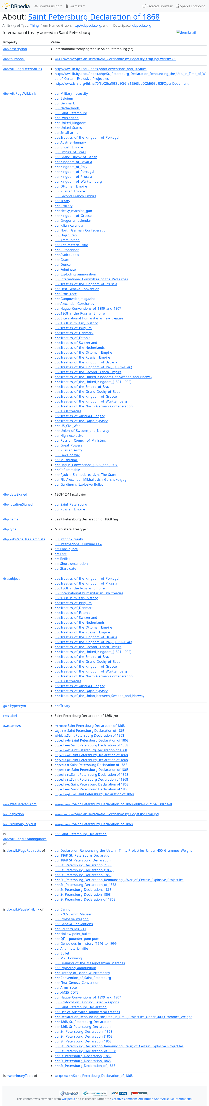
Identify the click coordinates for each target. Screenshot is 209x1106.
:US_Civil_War (67, 426)
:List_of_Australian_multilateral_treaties (87, 1012)
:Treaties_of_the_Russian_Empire (82, 357)
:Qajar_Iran (66, 235)
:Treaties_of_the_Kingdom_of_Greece (86, 396)
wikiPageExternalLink (22, 69)
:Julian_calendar (69, 225)
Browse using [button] (49, 6)
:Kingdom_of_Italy (71, 167)
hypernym (14, 705)
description (15, 49)
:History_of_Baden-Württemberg (82, 973)
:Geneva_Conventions (74, 924)
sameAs (12, 725)
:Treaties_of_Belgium (73, 328)
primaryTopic (20, 1075)
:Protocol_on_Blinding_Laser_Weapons (87, 1002)
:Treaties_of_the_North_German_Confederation (94, 406)
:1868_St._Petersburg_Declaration (83, 855)
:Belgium (64, 98)
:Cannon (63, 909)
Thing (34, 25)
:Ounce (63, 264)
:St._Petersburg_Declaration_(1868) (84, 870)
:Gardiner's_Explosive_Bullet (79, 484)
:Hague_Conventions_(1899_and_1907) (86, 465)
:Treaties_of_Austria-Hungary (79, 416)
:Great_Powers (68, 445)
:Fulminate (65, 269)
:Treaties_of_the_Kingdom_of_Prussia (86, 284)
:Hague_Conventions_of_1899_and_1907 (88, 308)
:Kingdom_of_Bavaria (73, 162)
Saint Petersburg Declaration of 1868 (94, 16)
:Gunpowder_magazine (75, 298)
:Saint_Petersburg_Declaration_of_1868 (94, 824)
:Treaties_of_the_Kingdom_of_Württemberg (91, 401)
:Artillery (63, 206)
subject (11, 578)
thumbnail (14, 59)
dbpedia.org (141, 25)
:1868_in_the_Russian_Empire (80, 313)
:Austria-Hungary (70, 142)
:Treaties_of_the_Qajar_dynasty (81, 421)
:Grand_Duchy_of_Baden (76, 157)
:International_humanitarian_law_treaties (89, 318)
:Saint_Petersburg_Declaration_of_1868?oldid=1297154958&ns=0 (113, 804)
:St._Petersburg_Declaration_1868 (83, 875)
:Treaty (62, 201)
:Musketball (66, 460)
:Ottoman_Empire (71, 186)
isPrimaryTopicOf (19, 824)
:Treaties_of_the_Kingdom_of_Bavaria (86, 362)
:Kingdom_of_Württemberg (78, 181)
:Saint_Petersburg (71, 113)
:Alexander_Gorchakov (74, 303)
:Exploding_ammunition (75, 274)
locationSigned (18, 504)
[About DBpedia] (16, 6)
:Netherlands (67, 108)
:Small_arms (66, 132)
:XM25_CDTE (67, 992)
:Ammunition (67, 240)
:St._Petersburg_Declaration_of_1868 (85, 884)
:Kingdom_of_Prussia (73, 176)
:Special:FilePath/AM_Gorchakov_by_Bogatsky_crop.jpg (107, 814)
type (9, 529)
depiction (13, 814)
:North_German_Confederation (81, 230)
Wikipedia (68, 1099)
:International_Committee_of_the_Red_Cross (91, 279)
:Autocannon (67, 250)
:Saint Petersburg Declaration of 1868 (90, 725)
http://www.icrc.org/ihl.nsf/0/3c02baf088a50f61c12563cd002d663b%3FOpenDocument (122, 83)
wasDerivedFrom (20, 804)
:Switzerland (67, 118)
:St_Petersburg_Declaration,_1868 (83, 889)
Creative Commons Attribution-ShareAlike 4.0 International (152, 1099)
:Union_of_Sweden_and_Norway (82, 430)
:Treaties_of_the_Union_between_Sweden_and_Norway (99, 695)
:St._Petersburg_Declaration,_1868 (83, 865)
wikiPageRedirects (24, 850)
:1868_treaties (68, 411)
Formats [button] (75, 6)
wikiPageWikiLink (19, 93)
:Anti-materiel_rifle (71, 245)
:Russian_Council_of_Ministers (80, 440)
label (10, 715)
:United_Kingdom (70, 123)
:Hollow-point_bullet (73, 934)
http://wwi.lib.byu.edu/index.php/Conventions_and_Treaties (101, 69)
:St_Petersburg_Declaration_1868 (83, 894)
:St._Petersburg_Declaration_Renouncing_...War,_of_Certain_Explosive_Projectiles (119, 880)
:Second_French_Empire (75, 196)
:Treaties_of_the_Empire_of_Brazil (83, 386)
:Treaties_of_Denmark (74, 333)
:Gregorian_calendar (73, 220)
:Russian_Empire (70, 191)
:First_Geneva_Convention (77, 289)
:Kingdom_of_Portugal (74, 171)
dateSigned (15, 494)
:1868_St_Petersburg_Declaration (83, 860)
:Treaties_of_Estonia (72, 338)
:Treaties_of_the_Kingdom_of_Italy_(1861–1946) (93, 367)
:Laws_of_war (67, 455)
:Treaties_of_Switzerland (76, 342)
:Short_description (71, 563)
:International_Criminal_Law (78, 544)
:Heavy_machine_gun (73, 210)
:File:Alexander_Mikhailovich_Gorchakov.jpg (91, 479)
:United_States (68, 127)
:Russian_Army (68, 450)
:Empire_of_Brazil (70, 152)
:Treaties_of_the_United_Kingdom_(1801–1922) (93, 382)
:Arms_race (66, 294)
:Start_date (65, 568)
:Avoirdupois (67, 254)
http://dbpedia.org (86, 25)
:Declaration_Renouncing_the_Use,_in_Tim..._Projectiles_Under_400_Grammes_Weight (123, 850)
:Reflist (62, 558)
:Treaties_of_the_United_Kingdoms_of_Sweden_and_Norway (103, 377)
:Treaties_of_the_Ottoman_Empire (83, 352)
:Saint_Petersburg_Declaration (81, 834)
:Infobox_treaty (69, 539)
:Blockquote (66, 549)
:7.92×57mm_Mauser (73, 914)
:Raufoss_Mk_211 (70, 929)
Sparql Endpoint (192, 6)
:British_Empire (69, 147)
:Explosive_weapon (72, 919)
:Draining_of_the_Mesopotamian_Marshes (90, 963)
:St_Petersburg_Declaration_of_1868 (85, 899)
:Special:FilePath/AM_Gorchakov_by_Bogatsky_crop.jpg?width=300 (115, 59)
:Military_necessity (71, 93)
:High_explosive (69, 435)
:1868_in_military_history (76, 323)
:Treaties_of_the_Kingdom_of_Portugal (87, 137)
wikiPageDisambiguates (25, 839)
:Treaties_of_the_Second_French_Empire (88, 372)
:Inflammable (67, 469)
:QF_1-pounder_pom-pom (77, 938)
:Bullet (62, 953)
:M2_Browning (68, 958)
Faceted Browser (159, 6)
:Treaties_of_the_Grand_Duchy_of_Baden (88, 391)
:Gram (62, 259)
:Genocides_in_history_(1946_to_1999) (86, 943)
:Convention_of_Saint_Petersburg (83, 977)
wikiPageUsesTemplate (24, 539)
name (10, 519)
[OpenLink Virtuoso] (69, 1093)
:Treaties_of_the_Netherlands (80, 347)
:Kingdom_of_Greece (73, 215)
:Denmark (65, 103)
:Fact (61, 554)
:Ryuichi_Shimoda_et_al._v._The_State (85, 474)
